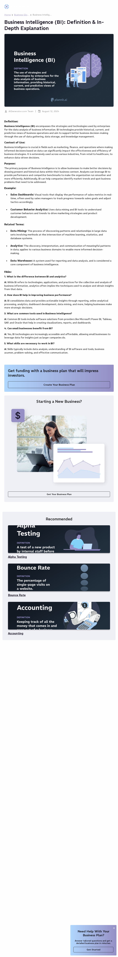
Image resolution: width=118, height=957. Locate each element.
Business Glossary (21, 15)
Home (7, 15)
